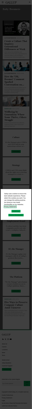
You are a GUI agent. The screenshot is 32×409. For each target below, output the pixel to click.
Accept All (16, 211)
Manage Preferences (16, 215)
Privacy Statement (10, 207)
